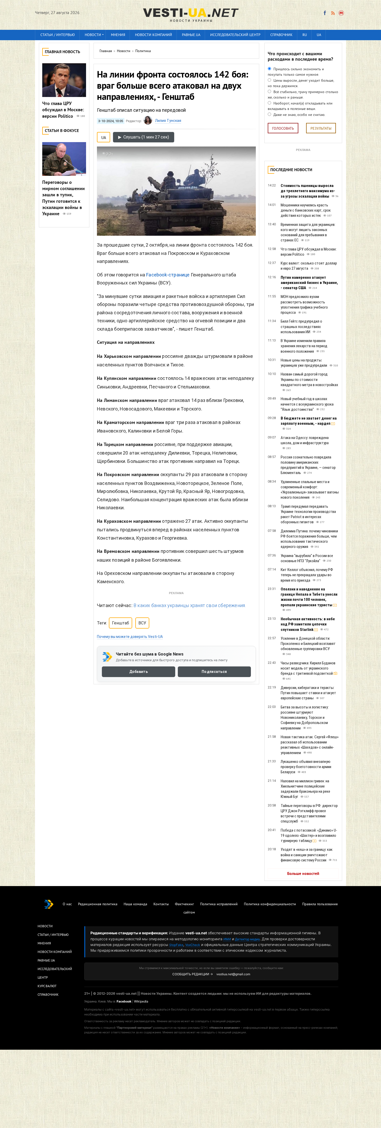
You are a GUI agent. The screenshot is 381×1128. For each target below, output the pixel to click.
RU (304, 35)
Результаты (321, 129)
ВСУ (142, 623)
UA (319, 35)
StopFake (176, 945)
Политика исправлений (219, 904)
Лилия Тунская (168, 121)
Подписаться (214, 672)
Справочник (281, 35)
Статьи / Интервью (53, 935)
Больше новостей (303, 873)
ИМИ (227, 939)
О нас (67, 904)
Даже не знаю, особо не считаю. (298, 115)
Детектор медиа (247, 939)
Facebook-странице (167, 274)
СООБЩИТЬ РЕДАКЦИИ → (192, 974)
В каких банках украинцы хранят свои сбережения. (189, 605)
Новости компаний (153, 35)
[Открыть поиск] (341, 13)
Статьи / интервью (57, 35)
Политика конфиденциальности (270, 904)
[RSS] (333, 13)
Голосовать (283, 129)
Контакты (161, 904)
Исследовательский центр (235, 35)
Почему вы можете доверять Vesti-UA (130, 637)
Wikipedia (141, 1001)
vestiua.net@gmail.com (233, 974)
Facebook (124, 1001)
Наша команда (135, 904)
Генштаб (120, 623)
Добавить (138, 672)
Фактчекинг (184, 904)
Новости (93, 35)
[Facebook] (325, 13)
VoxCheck (192, 945)
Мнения (118, 35)
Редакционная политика (97, 904)
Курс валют (47, 986)
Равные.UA (191, 35)
